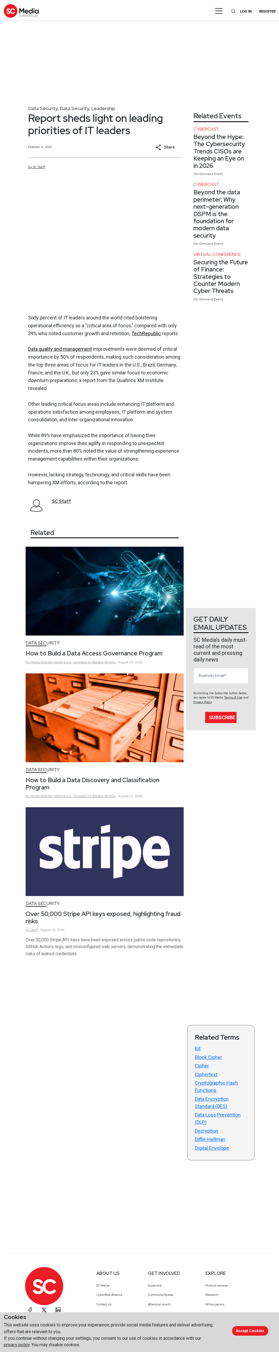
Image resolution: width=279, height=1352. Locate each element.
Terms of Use (233, 697)
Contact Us (103, 1304)
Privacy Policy (202, 702)
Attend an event (159, 1304)
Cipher (202, 1066)
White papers (214, 1304)
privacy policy (17, 1344)
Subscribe (222, 717)
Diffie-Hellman (210, 1139)
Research (212, 1295)
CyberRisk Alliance (109, 1295)
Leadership (103, 108)
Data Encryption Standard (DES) (212, 1102)
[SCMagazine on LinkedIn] (58, 1310)
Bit (198, 1048)
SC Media (103, 1285)
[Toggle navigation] (219, 11)
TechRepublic (146, 333)
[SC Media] (21, 10)
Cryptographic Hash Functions (216, 1086)
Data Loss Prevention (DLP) (218, 1118)
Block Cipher (208, 1057)
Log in (246, 11)
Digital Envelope (212, 1148)
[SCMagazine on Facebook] (30, 1310)
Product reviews (216, 1285)
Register (267, 11)
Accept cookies (250, 1331)
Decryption (206, 1131)
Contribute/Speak (160, 1295)
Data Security (43, 108)
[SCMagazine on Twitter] (44, 1310)
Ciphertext (206, 1074)
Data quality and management (60, 349)
